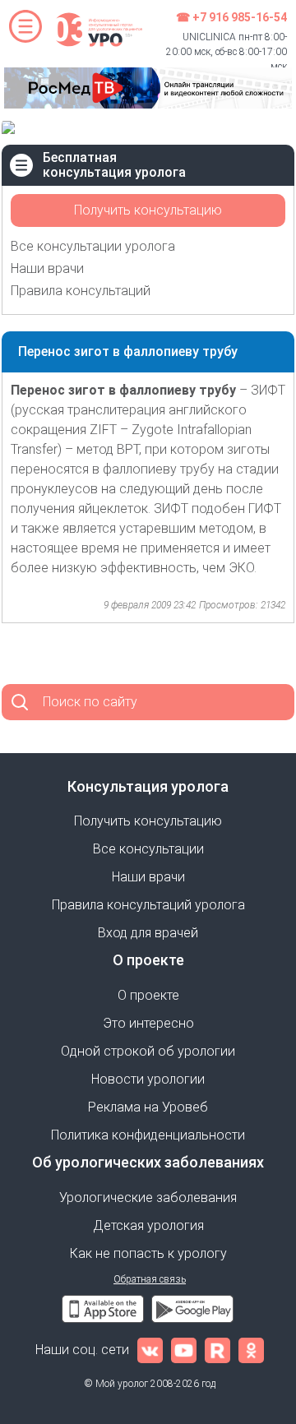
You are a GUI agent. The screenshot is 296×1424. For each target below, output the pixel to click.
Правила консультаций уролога (148, 905)
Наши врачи (47, 268)
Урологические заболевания (148, 1197)
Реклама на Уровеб (148, 1107)
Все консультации (148, 849)
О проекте (148, 995)
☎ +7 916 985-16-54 (231, 17)
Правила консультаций (80, 291)
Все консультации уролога (93, 246)
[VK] (150, 1349)
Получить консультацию (148, 210)
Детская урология (148, 1225)
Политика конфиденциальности (148, 1135)
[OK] (251, 1349)
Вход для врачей (148, 933)
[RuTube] (217, 1349)
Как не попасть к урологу (148, 1253)
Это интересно (148, 1023)
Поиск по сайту (90, 702)
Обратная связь (149, 1279)
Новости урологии (148, 1079)
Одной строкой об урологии (148, 1051)
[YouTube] (184, 1349)
